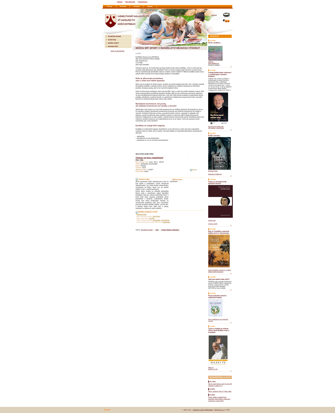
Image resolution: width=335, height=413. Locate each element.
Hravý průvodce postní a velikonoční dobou (217, 296)
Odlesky (211, 62)
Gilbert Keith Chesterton (215, 272)
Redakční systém (198, 410)
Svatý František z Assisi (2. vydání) (219, 270)
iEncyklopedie (130, 2)
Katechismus (142, 2)
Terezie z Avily (212, 224)
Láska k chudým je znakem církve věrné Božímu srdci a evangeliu (218, 330)
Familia (151, 218)
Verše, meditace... (214, 43)
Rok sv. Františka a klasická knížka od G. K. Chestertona (218, 232)
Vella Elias (156, 216)
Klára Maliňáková (213, 63)
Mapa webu (187, 410)
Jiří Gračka (211, 128)
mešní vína (112, 40)
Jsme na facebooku (117, 51)
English (150, 6)
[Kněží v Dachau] (231, 176)
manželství (166, 222)
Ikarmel (119, 2)
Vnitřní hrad (212, 220)
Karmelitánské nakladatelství (115, 10)
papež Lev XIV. (213, 369)
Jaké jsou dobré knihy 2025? (219, 279)
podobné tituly (141, 214)
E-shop (109, 6)
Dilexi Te (211, 367)
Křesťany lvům (212, 171)
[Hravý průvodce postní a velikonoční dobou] (231, 323)
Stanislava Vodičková (215, 174)
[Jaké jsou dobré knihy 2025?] (231, 290)
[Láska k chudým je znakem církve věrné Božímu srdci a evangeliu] (231, 371)
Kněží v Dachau (214, 135)
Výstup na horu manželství (149, 157)
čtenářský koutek (147, 230)
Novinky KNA (113, 46)
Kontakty (123, 6)
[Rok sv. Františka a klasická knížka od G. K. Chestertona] (231, 273)
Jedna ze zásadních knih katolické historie (217, 182)
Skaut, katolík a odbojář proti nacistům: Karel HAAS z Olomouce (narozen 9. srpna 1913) (219, 399)
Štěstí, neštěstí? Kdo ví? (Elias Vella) (219, 391)
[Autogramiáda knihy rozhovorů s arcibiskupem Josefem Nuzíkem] (231, 130)
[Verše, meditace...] (231, 67)
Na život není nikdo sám (216, 126)
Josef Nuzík (220, 128)
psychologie (165, 220)
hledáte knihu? (113, 43)
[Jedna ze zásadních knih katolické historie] (231, 225)
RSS (108, 410)
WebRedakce (209, 410)
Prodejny (136, 6)
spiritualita (156, 220)
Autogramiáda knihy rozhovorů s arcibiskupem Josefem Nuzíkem (219, 74)
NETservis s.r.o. (219, 410)
